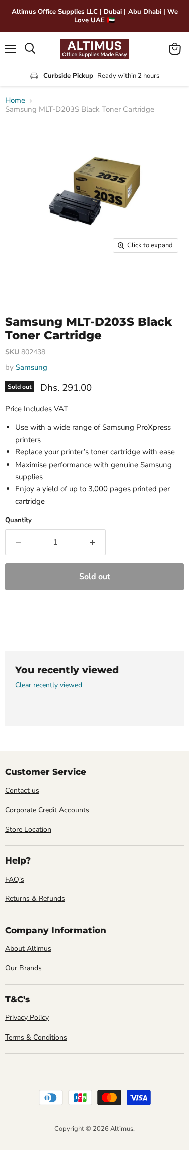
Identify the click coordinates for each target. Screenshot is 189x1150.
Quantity (18, 520)
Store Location (28, 829)
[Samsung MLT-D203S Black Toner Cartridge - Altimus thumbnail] (22, 280)
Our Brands (23, 968)
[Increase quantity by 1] (93, 542)
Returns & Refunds (35, 898)
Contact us (22, 790)
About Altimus (28, 948)
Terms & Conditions (36, 1037)
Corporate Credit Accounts (47, 810)
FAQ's (14, 879)
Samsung (31, 367)
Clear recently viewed (48, 685)
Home (15, 100)
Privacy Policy (27, 1017)
